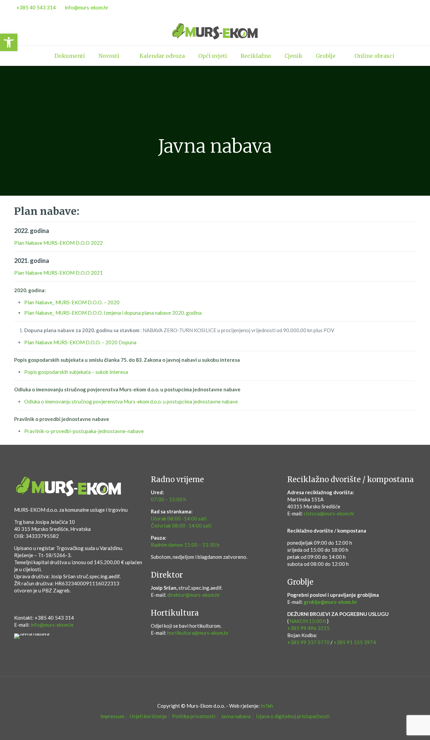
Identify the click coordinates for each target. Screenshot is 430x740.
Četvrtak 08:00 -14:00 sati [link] (181, 525)
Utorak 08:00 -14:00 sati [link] (179, 518)
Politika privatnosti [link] (193, 716)
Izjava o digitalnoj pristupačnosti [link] (293, 716)
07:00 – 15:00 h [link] (168, 499)
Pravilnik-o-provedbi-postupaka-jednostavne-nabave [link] (84, 431)
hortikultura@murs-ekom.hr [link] (198, 633)
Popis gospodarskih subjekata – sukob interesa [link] (76, 372)
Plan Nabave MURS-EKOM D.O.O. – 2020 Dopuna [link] (80, 342)
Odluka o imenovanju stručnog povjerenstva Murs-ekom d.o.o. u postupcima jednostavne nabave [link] (131, 401)
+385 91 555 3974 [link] (355, 642)
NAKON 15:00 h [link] (308, 621)
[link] (8, 42)
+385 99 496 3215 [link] (308, 628)
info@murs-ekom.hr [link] (87, 7)
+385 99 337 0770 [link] (308, 642)
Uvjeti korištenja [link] (148, 716)
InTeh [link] (267, 706)
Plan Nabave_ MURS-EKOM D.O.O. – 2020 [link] (72, 302)
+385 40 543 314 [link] (36, 7)
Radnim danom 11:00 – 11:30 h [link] (185, 545)
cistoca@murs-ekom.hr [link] (329, 513)
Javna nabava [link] (236, 716)
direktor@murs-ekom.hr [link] (193, 595)
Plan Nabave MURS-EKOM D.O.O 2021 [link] (58, 273)
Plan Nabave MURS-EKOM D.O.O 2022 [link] (58, 243)
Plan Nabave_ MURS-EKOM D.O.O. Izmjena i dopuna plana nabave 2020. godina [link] (113, 313)
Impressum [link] (112, 716)
